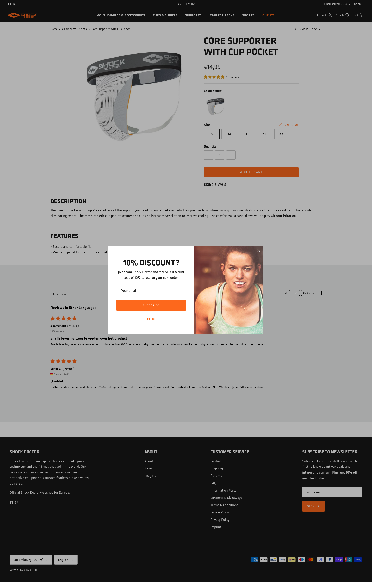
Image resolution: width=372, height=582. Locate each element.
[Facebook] (148, 319)
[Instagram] (153, 319)
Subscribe (151, 305)
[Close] (258, 251)
